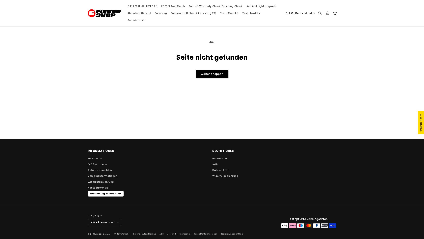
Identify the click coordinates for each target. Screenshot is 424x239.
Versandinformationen (102, 176)
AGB (215, 164)
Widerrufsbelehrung (101, 182)
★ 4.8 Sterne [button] (421, 123)
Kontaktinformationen (205, 234)
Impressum (219, 158)
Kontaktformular (99, 187)
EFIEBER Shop (103, 234)
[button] (320, 13)
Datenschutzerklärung (144, 234)
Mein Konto (95, 158)
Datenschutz (220, 170)
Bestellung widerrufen (105, 193)
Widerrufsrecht (122, 234)
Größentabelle (97, 164)
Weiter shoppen (212, 74)
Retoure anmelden (100, 170)
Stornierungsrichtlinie (232, 234)
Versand (171, 234)
